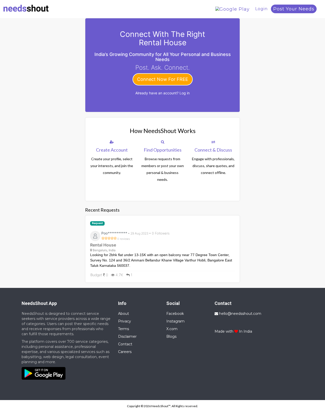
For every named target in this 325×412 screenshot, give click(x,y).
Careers (125, 351)
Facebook (175, 313)
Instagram (175, 321)
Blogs (171, 336)
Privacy (124, 321)
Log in (185, 93)
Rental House (103, 244)
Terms (123, 329)
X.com (171, 329)
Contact (125, 344)
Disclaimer (127, 336)
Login (261, 8)
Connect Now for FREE (162, 79)
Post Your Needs (293, 9)
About (123, 313)
